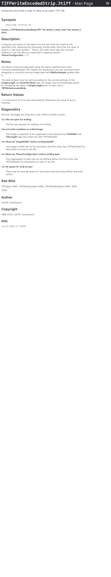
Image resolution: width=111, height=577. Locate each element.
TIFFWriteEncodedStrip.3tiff (47, 3)
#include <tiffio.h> (18, 25)
